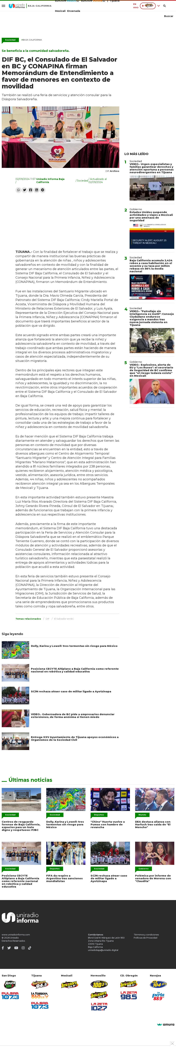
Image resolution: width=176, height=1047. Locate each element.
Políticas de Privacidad (145, 937)
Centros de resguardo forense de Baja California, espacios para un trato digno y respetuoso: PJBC (21, 826)
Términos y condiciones (146, 934)
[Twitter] (24, 190)
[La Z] (99, 1006)
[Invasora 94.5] (39, 985)
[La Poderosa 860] (39, 995)
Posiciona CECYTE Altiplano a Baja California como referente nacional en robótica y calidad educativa (75, 670)
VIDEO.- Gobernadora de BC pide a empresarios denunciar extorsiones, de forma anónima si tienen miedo (72, 716)
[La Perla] (158, 996)
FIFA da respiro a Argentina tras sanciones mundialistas (64, 878)
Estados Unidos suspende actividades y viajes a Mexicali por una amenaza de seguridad (151, 216)
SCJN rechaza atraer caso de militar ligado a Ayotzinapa (71, 691)
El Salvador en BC (64, 618)
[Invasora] (10, 985)
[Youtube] (16, 948)
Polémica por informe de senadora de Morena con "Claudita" (153, 878)
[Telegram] (43, 190)
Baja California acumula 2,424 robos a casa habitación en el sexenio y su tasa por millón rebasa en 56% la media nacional (151, 266)
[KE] (158, 984)
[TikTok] (29, 948)
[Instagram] (23, 948)
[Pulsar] (10, 995)
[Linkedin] (37, 190)
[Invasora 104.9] (69, 984)
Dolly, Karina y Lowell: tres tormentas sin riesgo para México (74, 646)
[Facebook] (31, 190)
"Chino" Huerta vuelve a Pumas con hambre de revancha (108, 824)
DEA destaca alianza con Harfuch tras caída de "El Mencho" (152, 824)
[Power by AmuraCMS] (165, 1024)
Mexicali (60, 11)
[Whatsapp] (18, 190)
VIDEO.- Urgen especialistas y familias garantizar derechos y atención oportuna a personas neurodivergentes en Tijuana (152, 168)
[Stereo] (99, 984)
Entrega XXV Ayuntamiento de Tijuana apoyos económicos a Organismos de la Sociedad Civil (75, 738)
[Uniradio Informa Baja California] (30, 5)
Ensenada (73, 11)
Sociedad (10, 40)
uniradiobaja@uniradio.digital (103, 950)
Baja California (31, 39)
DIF (48, 618)
